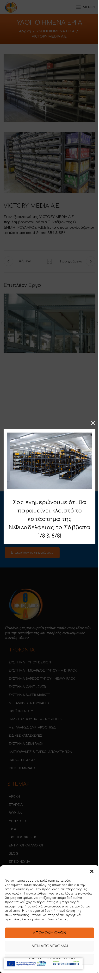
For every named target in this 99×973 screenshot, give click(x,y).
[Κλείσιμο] (93, 423)
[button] (91, 871)
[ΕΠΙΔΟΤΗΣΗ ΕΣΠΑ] (43, 963)
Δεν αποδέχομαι (49, 946)
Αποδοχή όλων (49, 933)
